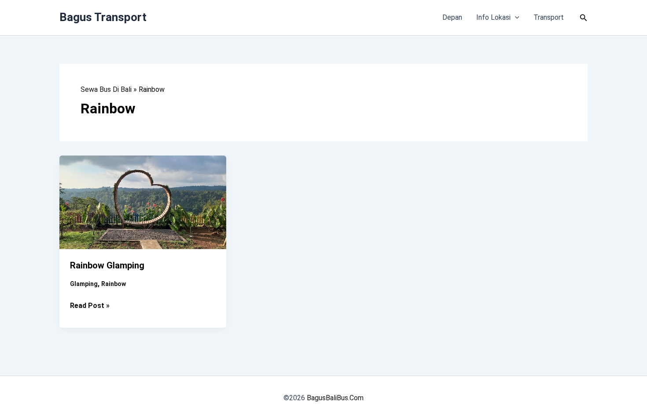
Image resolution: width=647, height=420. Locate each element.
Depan (452, 17)
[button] (515, 17)
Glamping (84, 283)
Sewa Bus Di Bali (106, 89)
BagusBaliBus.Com (335, 398)
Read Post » (90, 306)
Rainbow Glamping (107, 265)
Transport (548, 17)
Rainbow (113, 283)
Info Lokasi (493, 17)
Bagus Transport (103, 17)
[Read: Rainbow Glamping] (142, 202)
